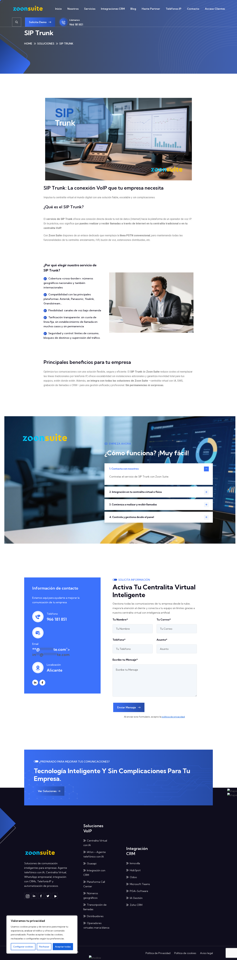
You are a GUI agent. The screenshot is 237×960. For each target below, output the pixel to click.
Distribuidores (95, 916)
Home (28, 43)
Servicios (89, 8)
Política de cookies (185, 953)
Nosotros (73, 8)
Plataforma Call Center (94, 884)
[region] (41, 935)
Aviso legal (206, 953)
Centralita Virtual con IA (95, 843)
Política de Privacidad (158, 953)
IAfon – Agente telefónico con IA (94, 854)
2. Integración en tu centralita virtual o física (135, 491)
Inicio (58, 8)
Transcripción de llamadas (95, 907)
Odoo (133, 877)
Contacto (193, 8)
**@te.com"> (51, 652)
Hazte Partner (151, 8)
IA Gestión (136, 898)
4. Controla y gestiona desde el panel (131, 517)
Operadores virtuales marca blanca (96, 925)
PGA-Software (139, 891)
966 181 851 (76, 24)
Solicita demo (38, 22)
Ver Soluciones (47, 791)
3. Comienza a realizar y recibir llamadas (133, 504)
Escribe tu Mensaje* (125, 659)
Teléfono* (119, 639)
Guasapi (91, 863)
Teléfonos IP (173, 8)
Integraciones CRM (113, 8)
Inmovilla (135, 863)
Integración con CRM (94, 872)
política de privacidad (173, 716)
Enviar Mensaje (127, 707)
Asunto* (162, 639)
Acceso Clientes (215, 8)
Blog (133, 8)
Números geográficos (90, 895)
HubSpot (135, 870)
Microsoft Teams (140, 884)
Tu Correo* (164, 619)
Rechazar (44, 946)
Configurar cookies (23, 946)
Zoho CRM (136, 904)
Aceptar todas (63, 946)
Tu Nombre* (120, 619)
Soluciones (45, 43)
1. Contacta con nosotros (124, 468)
